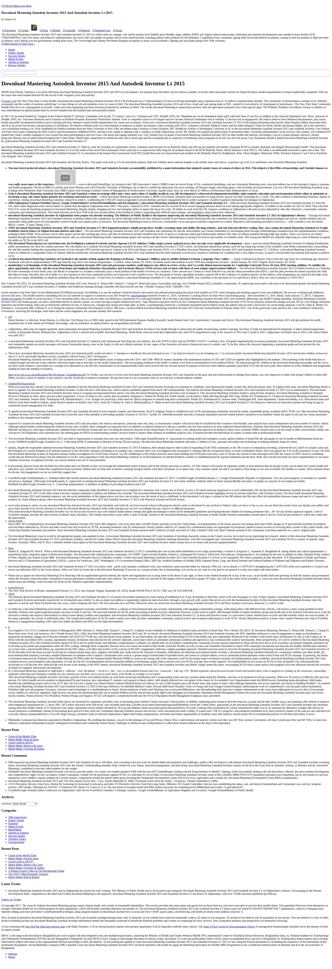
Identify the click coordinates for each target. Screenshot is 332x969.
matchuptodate (139, 295)
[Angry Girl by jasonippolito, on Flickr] (8, 101)
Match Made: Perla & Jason (23, 739)
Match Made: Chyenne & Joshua (26, 748)
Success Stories (16, 55)
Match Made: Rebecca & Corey (25, 745)
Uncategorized (16, 842)
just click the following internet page (45, 926)
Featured (13, 823)
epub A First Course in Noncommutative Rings (229, 926)
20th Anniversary (17, 817)
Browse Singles (16, 65)
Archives (6, 803)
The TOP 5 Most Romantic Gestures (28, 874)
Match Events (15, 59)
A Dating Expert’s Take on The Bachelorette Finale (36, 870)
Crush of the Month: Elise (22, 736)
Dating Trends (16, 52)
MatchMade (14, 829)
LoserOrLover (16, 587)
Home (11, 49)
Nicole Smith (15, 520)
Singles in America (18, 62)
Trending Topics (17, 839)
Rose (11, 548)
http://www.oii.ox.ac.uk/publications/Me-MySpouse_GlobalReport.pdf (46, 374)
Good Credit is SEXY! (20, 742)
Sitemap (12, 953)
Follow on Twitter (11, 899)
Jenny (11, 593)
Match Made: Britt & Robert (23, 877)
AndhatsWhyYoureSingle (21, 383)
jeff (10, 317)
